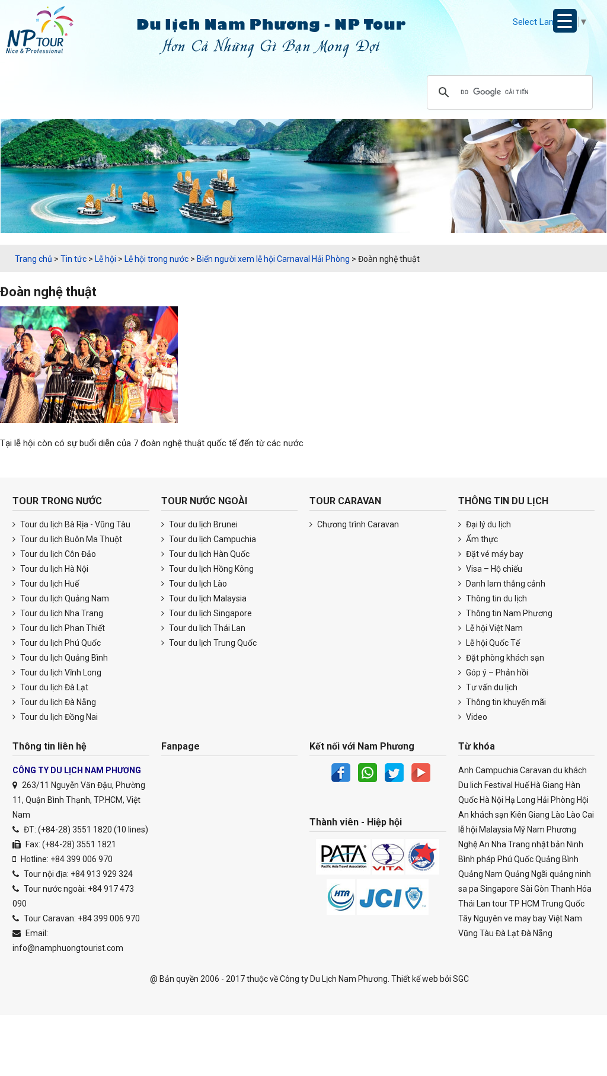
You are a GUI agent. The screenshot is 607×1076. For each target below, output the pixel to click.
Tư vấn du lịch (490, 687)
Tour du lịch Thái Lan (206, 628)
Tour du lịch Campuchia (211, 539)
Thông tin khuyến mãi (505, 702)
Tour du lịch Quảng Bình (63, 657)
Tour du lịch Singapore (209, 613)
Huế (522, 785)
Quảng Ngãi (526, 874)
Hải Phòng (556, 800)
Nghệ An (474, 844)
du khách (570, 770)
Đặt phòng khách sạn (504, 657)
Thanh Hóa (571, 889)
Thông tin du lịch (495, 598)
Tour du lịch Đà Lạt (53, 687)
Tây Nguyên (480, 918)
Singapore (499, 889)
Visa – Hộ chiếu (493, 569)
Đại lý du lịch (487, 524)
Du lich (470, 785)
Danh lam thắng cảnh (504, 583)
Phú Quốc (515, 859)
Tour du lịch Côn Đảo (57, 554)
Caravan (535, 770)
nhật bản (548, 844)
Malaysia (495, 829)
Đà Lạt (507, 933)
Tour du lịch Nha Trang (60, 613)
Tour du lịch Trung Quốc (212, 643)
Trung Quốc (562, 903)
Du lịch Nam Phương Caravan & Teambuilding (50, 32)
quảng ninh (570, 874)
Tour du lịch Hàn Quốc (208, 554)
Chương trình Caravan (357, 524)
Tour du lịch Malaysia (207, 598)
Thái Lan (474, 903)
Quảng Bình (557, 859)
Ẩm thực (481, 539)
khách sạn (490, 814)
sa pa (468, 889)
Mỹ (519, 829)
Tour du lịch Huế (48, 583)
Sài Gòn (534, 889)
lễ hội (467, 829)
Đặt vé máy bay (493, 554)
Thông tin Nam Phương (508, 613)
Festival (498, 785)
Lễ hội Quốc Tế (492, 643)
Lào (558, 814)
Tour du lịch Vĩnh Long (59, 672)
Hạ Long (520, 800)
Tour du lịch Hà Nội (53, 569)
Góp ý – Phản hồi (496, 672)
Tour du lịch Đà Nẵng (57, 702)
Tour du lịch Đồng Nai (58, 717)
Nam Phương (551, 829)
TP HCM (524, 903)
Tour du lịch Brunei (202, 524)
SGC (461, 979)
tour (499, 903)
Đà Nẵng (536, 933)
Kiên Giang (530, 814)
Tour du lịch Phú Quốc (59, 643)
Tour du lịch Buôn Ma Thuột (70, 539)
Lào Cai (580, 814)
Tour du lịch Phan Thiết (61, 628)
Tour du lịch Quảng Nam (63, 598)
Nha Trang (510, 844)
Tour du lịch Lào (197, 583)
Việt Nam (565, 918)
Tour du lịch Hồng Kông (210, 569)
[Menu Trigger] (565, 21)
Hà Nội (491, 800)
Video (475, 717)
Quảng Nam (480, 874)
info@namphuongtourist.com (67, 948)
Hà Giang (547, 785)
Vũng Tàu (476, 933)
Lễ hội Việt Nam (493, 628)
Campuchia (496, 770)
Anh (466, 770)
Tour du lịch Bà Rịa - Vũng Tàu (74, 524)
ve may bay (525, 918)
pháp (486, 859)
